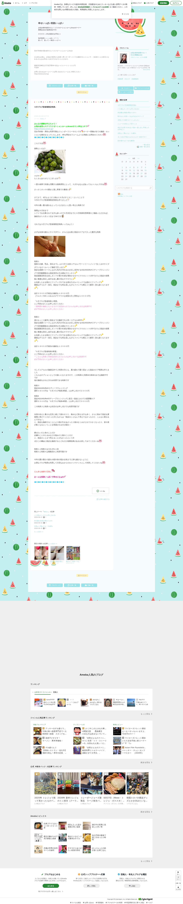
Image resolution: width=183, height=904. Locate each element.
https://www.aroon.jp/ (43, 129)
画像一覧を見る (145, 147)
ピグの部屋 (143, 57)
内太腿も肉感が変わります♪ (43, 521)
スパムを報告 (76, 903)
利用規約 (101, 903)
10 (126, 170)
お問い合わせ (89, 903)
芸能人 (55, 692)
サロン (42, 119)
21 (142, 173)
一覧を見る (146, 145)
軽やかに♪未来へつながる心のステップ (131, 116)
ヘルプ (150, 903)
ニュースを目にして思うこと (127, 124)
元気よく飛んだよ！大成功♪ (43, 526)
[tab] (42, 692)
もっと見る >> (38, 531)
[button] (178, 888)
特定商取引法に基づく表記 (135, 903)
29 (145, 176)
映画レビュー (118, 724)
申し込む (132, 886)
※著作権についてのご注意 (125, 196)
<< (129, 158)
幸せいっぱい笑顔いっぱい (51, 23)
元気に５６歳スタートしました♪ (128, 120)
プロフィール (135, 57)
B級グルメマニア (39, 724)
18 (130, 173)
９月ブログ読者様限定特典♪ (45, 107)
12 (134, 170)
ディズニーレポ (79, 724)
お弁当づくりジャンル (42, 692)
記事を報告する (104, 499)
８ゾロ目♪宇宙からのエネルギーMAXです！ (132, 137)
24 (126, 176)
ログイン (176, 3)
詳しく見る (91, 886)
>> (139, 158)
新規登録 (163, 3)
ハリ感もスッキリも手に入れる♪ (45, 515)
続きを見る (146, 69)
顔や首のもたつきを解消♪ (126, 141)
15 (146, 170)
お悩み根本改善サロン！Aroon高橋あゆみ (139, 54)
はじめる (51, 886)
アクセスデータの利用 (114, 903)
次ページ (82, 92)
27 (138, 176)
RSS (121, 194)
